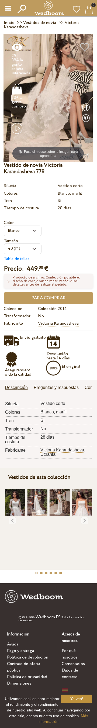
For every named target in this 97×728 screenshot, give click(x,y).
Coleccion (13, 308)
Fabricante (13, 323)
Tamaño (11, 240)
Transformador (17, 316)
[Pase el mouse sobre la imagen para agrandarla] (48, 97)
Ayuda (12, 644)
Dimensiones (19, 683)
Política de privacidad (27, 677)
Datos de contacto (70, 673)
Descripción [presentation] (16, 387)
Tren (8, 200)
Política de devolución (27, 657)
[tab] (18, 388)
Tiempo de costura (21, 208)
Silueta (10, 185)
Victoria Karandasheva (58, 323)
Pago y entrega (20, 651)
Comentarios (73, 664)
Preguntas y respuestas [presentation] (56, 387)
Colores (11, 193)
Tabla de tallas (16, 259)
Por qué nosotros (70, 654)
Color (9, 222)
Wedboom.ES (48, 617)
